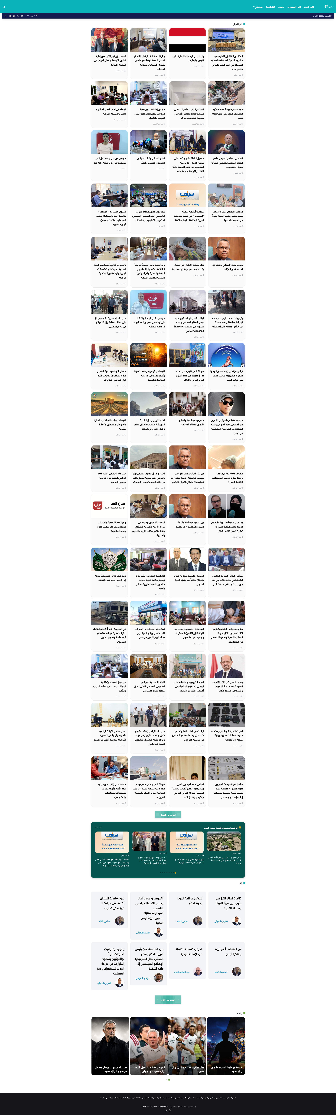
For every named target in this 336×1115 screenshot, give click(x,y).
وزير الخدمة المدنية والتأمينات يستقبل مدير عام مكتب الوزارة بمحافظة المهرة (111, 526)
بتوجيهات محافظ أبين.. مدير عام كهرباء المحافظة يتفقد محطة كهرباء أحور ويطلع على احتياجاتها (227, 322)
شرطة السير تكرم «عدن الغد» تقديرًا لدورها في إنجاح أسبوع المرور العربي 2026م (190, 375)
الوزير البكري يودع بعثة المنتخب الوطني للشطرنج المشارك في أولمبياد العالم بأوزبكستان (189, 686)
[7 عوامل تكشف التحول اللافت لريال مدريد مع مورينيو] (149, 1046)
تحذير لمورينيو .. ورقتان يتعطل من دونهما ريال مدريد (111, 1069)
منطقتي (258, 6)
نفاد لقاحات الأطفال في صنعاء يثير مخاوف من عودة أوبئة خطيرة (188, 266)
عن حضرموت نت (190, 1106)
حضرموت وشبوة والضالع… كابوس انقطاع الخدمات (190, 422)
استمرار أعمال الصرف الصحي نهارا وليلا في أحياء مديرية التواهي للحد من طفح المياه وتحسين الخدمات (149, 477)
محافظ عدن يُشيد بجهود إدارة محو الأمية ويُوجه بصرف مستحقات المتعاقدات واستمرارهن (112, 790)
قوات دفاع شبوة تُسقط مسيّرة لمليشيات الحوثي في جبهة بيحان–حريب (226, 113)
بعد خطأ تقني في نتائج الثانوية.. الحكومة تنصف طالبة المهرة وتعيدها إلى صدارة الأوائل (227, 686)
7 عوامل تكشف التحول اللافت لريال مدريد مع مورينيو (149, 1069)
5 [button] (166, 872)
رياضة (281, 6)
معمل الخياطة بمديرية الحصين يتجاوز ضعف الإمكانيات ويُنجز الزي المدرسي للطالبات (111, 375)
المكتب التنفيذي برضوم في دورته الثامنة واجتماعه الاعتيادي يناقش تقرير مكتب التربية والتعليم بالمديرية (148, 528)
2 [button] (173, 872)
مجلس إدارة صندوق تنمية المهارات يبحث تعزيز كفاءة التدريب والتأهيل (109, 686)
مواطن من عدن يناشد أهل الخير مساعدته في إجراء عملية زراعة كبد (110, 160)
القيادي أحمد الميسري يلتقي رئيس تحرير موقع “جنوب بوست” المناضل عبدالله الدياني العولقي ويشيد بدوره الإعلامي (188, 790)
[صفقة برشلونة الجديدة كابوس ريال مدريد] (226, 1046)
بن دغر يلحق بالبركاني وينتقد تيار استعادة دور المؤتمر (227, 266)
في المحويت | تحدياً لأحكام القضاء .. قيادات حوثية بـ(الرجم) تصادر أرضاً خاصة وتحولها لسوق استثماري (109, 634)
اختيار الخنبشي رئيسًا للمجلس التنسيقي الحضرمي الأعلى (151, 160)
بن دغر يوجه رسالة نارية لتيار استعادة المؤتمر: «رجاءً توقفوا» (189, 524)
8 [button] (160, 872)
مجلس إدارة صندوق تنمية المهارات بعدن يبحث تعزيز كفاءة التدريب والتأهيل (150, 113)
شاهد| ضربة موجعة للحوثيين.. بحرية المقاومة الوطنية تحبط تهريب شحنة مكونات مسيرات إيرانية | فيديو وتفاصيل (228, 790)
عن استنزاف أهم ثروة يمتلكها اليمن (228, 951)
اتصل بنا (143, 1106)
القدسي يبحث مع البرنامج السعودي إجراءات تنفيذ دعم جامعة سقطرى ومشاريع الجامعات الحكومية (152, 860)
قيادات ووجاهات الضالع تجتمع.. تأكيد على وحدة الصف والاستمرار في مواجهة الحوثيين (188, 735)
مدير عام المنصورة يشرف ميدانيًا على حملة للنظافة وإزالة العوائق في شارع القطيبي (110, 322)
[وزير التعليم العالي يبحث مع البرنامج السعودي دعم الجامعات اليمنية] (187, 842)
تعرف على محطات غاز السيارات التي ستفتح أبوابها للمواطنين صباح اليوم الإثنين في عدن (150, 632)
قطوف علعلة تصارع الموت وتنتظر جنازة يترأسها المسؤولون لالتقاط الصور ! (227, 477)
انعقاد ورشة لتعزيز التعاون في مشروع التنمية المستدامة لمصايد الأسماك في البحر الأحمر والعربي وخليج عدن (227, 62)
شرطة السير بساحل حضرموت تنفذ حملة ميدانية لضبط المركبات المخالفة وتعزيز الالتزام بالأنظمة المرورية (149, 790)
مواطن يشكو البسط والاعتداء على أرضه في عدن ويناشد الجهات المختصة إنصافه (149, 322)
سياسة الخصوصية (176, 1106)
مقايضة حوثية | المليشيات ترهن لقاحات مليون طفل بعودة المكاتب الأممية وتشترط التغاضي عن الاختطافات (227, 634)
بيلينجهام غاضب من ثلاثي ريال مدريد (188, 1069)
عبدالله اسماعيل (182, 971)
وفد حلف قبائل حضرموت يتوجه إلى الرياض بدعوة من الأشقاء (110, 577)
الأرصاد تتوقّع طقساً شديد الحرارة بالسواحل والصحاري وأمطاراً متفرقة (110, 424)
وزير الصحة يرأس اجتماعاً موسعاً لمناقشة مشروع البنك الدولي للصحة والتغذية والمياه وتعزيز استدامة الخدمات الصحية (150, 270)
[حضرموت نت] (329, 7)
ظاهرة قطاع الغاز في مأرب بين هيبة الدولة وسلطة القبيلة (228, 902)
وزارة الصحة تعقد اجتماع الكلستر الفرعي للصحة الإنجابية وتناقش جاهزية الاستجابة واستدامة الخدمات (149, 62)
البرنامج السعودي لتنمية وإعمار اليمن (221, 827)
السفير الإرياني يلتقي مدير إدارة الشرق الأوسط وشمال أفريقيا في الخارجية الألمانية (110, 60)
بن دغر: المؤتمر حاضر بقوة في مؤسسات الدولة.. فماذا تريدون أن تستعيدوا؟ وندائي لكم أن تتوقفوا (187, 477)
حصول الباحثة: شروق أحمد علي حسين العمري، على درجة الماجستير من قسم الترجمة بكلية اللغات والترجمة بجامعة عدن (188, 164)
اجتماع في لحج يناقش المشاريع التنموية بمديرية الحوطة (111, 111)
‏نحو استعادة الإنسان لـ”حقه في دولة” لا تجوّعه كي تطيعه (112, 902)
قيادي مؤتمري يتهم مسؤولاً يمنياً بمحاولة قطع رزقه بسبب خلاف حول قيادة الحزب (226, 375)
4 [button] (169, 872)
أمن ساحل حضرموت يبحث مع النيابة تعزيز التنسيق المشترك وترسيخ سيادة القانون (189, 632)
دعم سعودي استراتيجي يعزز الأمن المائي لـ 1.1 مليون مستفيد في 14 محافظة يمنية (224, 860)
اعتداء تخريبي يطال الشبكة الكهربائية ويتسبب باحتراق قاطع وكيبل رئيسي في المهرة (150, 424)
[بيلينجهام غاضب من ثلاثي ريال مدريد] (187, 1046)
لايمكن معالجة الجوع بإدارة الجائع (190, 900)
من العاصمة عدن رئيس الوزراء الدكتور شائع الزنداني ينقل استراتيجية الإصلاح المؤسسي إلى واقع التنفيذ (149, 958)
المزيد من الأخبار (167, 814)
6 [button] (164, 872)
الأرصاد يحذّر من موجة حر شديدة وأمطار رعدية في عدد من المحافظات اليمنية (149, 375)
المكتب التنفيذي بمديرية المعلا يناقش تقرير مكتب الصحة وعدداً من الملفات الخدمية (227, 215)
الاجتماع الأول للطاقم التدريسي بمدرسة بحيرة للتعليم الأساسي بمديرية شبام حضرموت (189, 113)
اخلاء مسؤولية (163, 1106)
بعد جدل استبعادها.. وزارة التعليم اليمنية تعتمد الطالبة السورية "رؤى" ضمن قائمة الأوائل (227, 526)
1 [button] (175, 873)
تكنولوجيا (270, 6)
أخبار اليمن (309, 6)
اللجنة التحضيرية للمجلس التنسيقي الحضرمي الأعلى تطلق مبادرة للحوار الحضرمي (149, 686)
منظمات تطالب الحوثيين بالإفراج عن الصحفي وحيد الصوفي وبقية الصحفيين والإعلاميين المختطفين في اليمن (227, 426)
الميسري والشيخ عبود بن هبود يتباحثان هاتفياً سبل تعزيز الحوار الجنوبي (189, 579)
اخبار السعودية (294, 6)
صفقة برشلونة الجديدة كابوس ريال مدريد (226, 1069)
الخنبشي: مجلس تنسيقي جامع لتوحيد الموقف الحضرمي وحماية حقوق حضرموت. (227, 162)
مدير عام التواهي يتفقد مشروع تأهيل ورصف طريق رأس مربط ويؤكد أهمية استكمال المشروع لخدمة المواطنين (150, 737)
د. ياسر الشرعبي (143, 978)
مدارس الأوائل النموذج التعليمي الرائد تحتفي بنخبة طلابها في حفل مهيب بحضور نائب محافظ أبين (227, 579)
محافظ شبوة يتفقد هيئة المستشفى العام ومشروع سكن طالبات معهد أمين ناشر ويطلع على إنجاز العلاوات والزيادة (112, 862)
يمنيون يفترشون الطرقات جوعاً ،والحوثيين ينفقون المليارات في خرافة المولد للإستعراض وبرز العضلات (110, 960)
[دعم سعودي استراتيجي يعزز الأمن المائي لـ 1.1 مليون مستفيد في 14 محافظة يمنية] (224, 841)
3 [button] (171, 872)
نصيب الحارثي (221, 921)
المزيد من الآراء (168, 999)
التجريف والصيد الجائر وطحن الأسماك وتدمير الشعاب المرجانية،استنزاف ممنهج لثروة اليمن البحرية (149, 910)
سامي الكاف (182, 921)
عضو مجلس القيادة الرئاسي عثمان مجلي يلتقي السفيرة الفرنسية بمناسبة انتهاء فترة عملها (109, 735)
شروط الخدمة (152, 1106)
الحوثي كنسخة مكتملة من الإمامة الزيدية (189, 951)
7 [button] (162, 872)
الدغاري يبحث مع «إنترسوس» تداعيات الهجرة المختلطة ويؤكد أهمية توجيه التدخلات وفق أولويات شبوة (111, 217)
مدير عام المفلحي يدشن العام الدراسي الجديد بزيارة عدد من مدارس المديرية (112, 477)
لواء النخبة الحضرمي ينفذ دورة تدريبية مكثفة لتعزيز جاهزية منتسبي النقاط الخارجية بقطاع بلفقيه (150, 581)
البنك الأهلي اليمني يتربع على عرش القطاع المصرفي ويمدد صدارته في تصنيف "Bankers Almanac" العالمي (189, 324)
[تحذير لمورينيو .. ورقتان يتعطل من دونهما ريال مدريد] (110, 1046)
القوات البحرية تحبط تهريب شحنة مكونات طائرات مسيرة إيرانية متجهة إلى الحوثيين (227, 735)
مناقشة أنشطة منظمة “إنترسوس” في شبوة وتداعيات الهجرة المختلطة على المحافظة (189, 215)
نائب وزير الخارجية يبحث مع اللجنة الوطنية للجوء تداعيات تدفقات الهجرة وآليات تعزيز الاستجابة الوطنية (110, 270)
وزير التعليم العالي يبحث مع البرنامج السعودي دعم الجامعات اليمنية (189, 860)
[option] (224, 848)
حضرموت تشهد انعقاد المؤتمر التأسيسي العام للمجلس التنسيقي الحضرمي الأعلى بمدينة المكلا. (148, 215)
